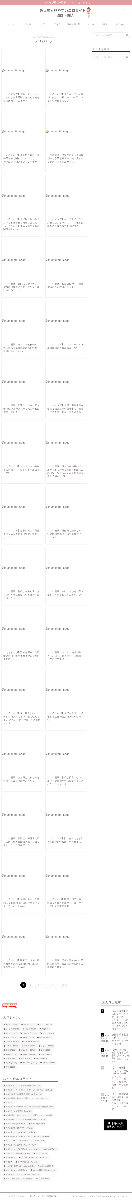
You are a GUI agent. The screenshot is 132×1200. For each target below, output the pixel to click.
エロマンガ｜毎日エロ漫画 (15, 1124)
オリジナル (30, 1063)
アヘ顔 (11, 1054)
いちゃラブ (30, 1033)
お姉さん (29, 1054)
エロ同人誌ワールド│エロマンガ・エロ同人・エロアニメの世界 (29, 1115)
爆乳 (45, 1050)
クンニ (48, 1033)
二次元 (42, 24)
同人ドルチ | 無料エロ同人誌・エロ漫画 (20, 1166)
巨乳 (29, 1024)
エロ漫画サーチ (43, 1179)
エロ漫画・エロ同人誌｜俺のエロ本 (19, 1111)
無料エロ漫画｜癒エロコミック (44, 1170)
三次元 (57, 24)
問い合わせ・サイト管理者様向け (44, 1196)
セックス (12, 1029)
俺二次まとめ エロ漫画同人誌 (16, 1170)
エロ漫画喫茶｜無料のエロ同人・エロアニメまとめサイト (27, 1098)
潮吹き (41, 1058)
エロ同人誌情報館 (46, 1166)
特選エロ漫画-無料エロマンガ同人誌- (19, 1179)
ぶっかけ (47, 1046)
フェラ (46, 1024)
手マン (11, 1037)
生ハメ (11, 1033)
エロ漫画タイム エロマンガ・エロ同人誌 (20, 1132)
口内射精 (12, 1042)
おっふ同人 (10, 1102)
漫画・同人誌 (73, 24)
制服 (10, 1050)
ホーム (11, 24)
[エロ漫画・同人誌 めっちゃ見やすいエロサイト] (66, 17)
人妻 (10, 1067)
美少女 (11, 1063)
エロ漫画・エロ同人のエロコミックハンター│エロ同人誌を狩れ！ (29, 1107)
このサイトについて (16, 1196)
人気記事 (26, 24)
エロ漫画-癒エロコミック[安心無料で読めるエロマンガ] (26, 1119)
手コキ (29, 1046)
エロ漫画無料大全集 (38, 1124)
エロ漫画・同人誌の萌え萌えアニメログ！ (21, 1145)
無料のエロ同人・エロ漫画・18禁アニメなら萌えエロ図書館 (28, 1136)
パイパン (12, 1046)
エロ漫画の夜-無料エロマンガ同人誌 (34, 1158)
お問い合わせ (121, 25)
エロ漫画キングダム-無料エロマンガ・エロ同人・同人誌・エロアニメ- (31, 1149)
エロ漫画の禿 (10, 1158)
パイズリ (45, 1037)
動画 (105, 24)
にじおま (9, 1162)
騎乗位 (28, 1037)
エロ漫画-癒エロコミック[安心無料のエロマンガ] (23, 1086)
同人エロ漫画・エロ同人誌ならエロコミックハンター (25, 1141)
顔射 (45, 1054)
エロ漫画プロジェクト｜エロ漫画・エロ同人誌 (23, 1174)
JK (46, 1029)
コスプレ (89, 24)
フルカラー (28, 1050)
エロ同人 (48, 1063)
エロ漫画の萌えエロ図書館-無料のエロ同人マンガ (24, 1094)
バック (30, 1029)
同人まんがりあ (41, 1153)
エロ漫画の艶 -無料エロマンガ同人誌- (19, 1128)
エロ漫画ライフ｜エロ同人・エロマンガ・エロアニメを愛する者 (29, 1090)
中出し (12, 1024)
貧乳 (25, 1058)
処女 (10, 1058)
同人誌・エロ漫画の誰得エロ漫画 (18, 1153)
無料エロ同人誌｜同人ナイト (28, 1162)
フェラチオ (31, 1042)
